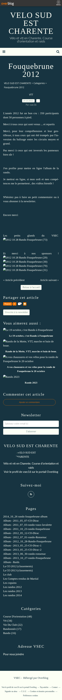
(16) (9, 633)
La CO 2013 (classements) (18, 570)
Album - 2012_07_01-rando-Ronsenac (25, 537)
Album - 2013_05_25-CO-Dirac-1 (22, 545)
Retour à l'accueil (31, 287)
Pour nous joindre (13, 654)
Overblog (43, 677)
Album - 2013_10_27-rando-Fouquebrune (27, 558)
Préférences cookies (30, 695)
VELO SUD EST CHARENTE (31, 23)
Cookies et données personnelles (42, 691)
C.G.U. (24, 691)
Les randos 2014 (12, 595)
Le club (7, 574)
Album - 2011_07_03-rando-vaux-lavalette (27, 524)
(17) (12, 628)
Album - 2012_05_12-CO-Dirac (21, 533)
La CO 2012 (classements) (18, 566)
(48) (17, 616)
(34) (7, 620)
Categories (39, 83)
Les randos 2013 (12, 591)
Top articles (44, 687)
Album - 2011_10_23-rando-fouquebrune (26, 529)
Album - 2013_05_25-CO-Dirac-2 (22, 549)
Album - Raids (11, 562)
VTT (31, 95)
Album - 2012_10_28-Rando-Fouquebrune (27, 541)
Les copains (10, 582)
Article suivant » (49, 280)
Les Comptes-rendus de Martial (20, 578)
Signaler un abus (11, 691)
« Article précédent (14, 280)
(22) (12, 624)
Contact (55, 687)
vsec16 (27, 472)
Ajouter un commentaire (29, 402)
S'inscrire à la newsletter (16, 312)
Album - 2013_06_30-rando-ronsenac (24, 553)
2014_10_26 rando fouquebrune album (25, 516)
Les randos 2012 (12, 587)
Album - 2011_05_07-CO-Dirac (21, 520)
